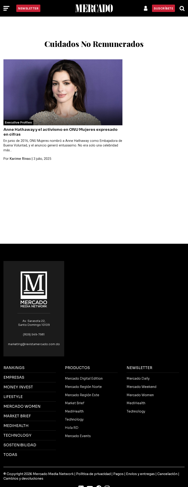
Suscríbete (163, 8)
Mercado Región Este (82, 395)
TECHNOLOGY (17, 435)
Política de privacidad (93, 474)
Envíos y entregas (140, 474)
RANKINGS (14, 367)
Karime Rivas (20, 159)
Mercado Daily (138, 378)
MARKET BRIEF (17, 416)
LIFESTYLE (13, 396)
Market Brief (74, 403)
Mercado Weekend (141, 387)
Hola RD (71, 428)
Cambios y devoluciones (23, 478)
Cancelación (167, 474)
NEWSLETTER (139, 367)
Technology (74, 419)
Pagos (118, 474)
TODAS (10, 454)
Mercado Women (140, 395)
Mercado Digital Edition (84, 378)
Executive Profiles (18, 122)
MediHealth (74, 411)
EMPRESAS (13, 377)
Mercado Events (78, 436)
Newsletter (28, 8)
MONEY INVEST (18, 387)
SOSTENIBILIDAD (19, 445)
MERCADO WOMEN (22, 406)
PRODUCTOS (77, 367)
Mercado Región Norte (83, 387)
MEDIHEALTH (15, 425)
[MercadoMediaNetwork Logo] (34, 289)
